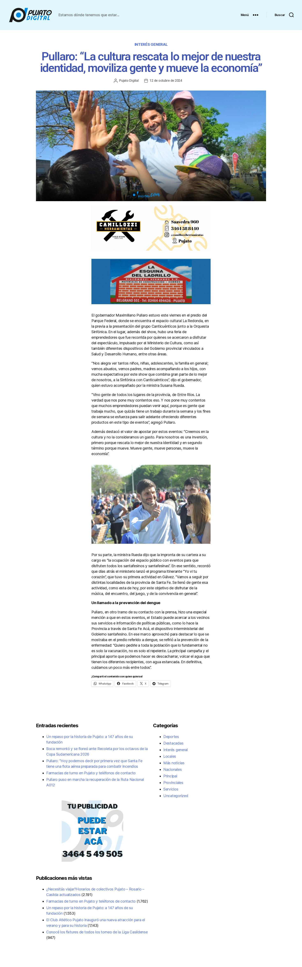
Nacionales (172, 769)
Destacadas (173, 743)
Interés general (151, 44)
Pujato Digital (128, 81)
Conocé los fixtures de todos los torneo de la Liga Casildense (97, 932)
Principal (170, 776)
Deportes (171, 736)
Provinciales (173, 782)
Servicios (170, 789)
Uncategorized (175, 796)
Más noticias (173, 763)
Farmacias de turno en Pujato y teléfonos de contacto (91, 773)
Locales (169, 756)
